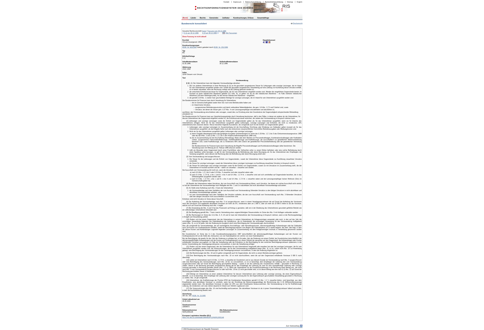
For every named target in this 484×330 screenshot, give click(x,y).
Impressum (236, 2)
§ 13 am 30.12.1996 (209, 33)
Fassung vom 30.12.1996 (217, 31)
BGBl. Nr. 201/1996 (221, 47)
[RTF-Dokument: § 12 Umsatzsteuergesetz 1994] (267, 42)
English (299, 2)
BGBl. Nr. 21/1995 (199, 296)
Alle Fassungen (231, 33)
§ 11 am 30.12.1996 (191, 33)
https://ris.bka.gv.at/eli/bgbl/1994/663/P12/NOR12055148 (203, 317)
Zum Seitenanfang (292, 326)
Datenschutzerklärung (252, 2)
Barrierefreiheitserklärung (273, 2)
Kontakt (225, 2)
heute (204, 31)
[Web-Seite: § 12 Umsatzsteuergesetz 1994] (264, 42)
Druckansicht (296, 23)
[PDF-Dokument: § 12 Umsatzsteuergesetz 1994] (269, 42)
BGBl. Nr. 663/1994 (189, 47)
